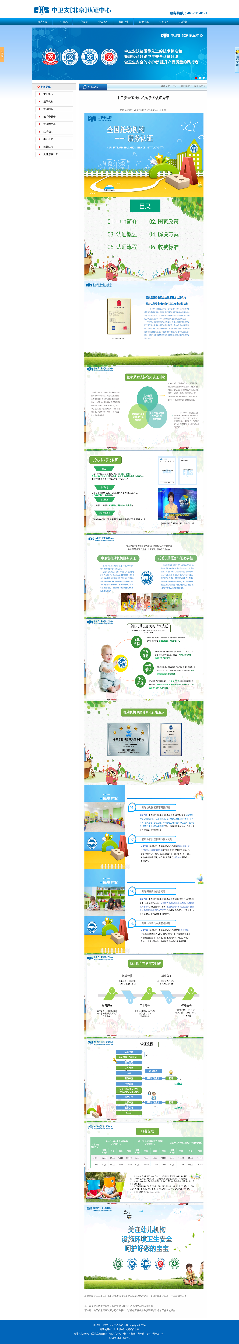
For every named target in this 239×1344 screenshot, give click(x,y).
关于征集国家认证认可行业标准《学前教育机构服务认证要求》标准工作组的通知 (134, 1310)
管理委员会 (49, 124)
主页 (175, 86)
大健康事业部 (50, 154)
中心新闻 (48, 139)
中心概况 (63, 22)
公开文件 (164, 22)
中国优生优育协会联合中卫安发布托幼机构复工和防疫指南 (123, 1306)
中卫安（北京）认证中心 (77, 11)
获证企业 (123, 22)
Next (212, 55)
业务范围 (103, 22)
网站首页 (42, 22)
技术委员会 (49, 116)
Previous (26, 55)
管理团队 (48, 109)
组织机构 (48, 101)
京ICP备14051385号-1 (119, 1337)
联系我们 (184, 22)
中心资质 (83, 22)
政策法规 (144, 22)
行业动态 (198, 86)
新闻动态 (185, 86)
